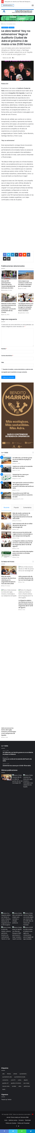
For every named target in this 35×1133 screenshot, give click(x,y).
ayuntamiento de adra (19, 1077)
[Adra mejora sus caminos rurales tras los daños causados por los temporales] (26, 274)
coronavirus (5, 1080)
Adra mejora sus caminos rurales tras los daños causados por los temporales (25, 283)
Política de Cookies (11, 1123)
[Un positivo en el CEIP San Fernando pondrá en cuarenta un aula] (6, 495)
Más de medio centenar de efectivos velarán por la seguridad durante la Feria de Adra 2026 (22, 516)
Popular (16, 507)
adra (3, 1073)
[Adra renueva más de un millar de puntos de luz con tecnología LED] (6, 526)
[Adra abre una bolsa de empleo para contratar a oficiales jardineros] (6, 554)
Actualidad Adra (11, 24)
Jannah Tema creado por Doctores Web (17, 1117)
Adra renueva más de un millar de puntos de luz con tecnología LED (22, 525)
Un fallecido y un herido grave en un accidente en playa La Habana (22, 459)
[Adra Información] (7, 5)
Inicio (4, 24)
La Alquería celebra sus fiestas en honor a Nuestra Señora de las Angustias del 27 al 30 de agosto (23, 543)
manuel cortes (5, 1086)
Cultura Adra (11, 27)
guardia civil (5, 1083)
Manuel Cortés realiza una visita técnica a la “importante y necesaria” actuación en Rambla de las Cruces (8, 308)
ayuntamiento (23, 1073)
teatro (3, 1089)
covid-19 (13, 1080)
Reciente (6, 507)
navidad (14, 1086)
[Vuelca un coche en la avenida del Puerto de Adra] (6, 469)
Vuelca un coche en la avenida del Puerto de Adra (22, 467)
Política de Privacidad (23, 1123)
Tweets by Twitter (6, 1099)
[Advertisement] (17, 229)
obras (19, 1086)
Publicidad (28, 1120)
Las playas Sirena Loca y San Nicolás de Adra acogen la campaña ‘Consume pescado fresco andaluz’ (25, 307)
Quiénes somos (13, 1120)
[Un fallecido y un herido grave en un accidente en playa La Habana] (6, 460)
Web (2, 362)
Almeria (9, 1073)
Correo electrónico (7, 355)
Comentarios (27, 507)
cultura (19, 1080)
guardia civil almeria (16, 1083)
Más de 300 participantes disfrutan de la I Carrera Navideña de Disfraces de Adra (8, 284)
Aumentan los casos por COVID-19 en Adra (21, 475)
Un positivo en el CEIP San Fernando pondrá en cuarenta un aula (22, 495)
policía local (27, 1086)
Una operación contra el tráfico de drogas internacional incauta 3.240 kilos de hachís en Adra (23, 485)
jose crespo (26, 1083)
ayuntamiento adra (7, 1077)
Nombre (4, 348)
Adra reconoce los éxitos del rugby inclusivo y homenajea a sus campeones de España (22, 534)
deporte (26, 1080)
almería (15, 1073)
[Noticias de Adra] (17, 11)
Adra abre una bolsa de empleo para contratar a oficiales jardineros (23, 553)
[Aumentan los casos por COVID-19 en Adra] (6, 477)
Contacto (21, 1120)
